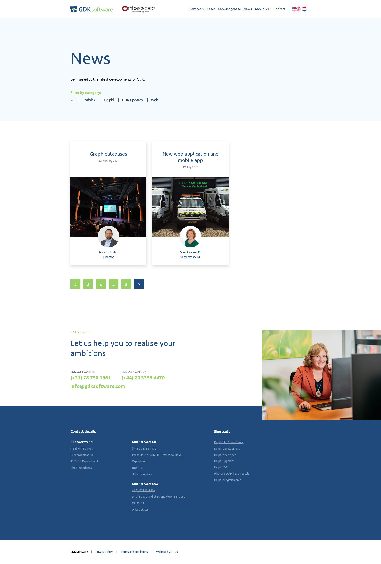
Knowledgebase (229, 9)
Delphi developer (225, 455)
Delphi (109, 100)
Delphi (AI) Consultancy (228, 442)
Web (154, 100)
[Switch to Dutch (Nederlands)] (304, 9)
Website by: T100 (167, 551)
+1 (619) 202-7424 (143, 490)
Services (195, 9)
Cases (211, 9)
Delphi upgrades (224, 461)
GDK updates (132, 100)
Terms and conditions (134, 551)
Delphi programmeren (227, 480)
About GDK (263, 9)
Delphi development (227, 448)
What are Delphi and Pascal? (231, 473)
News (247, 9)
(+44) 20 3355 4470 (143, 377)
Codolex (89, 100)
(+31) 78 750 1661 (90, 377)
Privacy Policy (104, 551)
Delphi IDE (221, 467)
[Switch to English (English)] (296, 9)
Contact (279, 9)
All (72, 100)
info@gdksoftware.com (97, 386)
